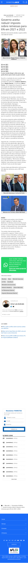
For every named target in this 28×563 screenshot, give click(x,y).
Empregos (4, 528)
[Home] (1, 505)
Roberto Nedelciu (7, 287)
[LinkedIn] (11, 306)
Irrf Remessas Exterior (8, 290)
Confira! (21, 311)
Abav (9, 279)
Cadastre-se (14, 429)
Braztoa (4, 279)
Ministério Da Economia (8, 285)
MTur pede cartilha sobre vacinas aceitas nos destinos (13, 327)
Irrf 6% (4, 282)
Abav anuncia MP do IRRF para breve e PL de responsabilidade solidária (13, 336)
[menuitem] (14, 519)
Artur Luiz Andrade (8, 15)
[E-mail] (13, 306)
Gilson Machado (18, 287)
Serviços (4, 524)
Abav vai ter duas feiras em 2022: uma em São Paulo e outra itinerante (13, 332)
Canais (3, 519)
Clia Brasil (10, 282)
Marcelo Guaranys (18, 279)
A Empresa (4, 533)
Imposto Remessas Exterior (9, 293)
